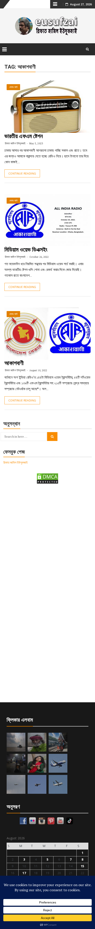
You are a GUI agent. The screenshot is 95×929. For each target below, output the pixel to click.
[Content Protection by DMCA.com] (47, 478)
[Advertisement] (47, 540)
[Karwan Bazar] (16, 763)
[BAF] (16, 784)
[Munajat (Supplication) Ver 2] (58, 742)
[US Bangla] (58, 784)
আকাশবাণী (14, 363)
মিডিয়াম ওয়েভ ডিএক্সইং (26, 249)
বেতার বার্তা (13, 87)
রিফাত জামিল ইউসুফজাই (15, 143)
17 (24, 873)
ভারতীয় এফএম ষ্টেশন (23, 136)
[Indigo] (58, 763)
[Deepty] (37, 763)
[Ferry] (16, 742)
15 (82, 866)
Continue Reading (22, 173)
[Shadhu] (37, 742)
